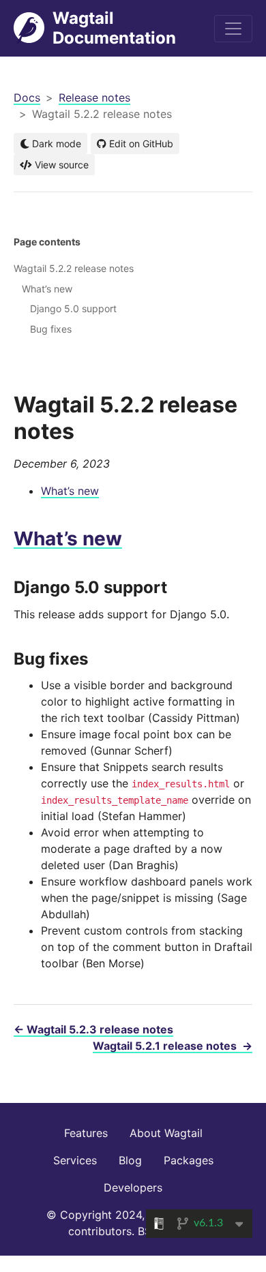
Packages (188, 1160)
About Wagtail (166, 1133)
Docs (27, 97)
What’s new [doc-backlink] (68, 538)
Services (75, 1160)
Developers (133, 1187)
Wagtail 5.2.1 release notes (172, 1046)
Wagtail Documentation (114, 28)
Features (86, 1133)
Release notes (94, 97)
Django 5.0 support (73, 308)
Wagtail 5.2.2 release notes (74, 268)
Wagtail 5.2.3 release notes (93, 1029)
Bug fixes (51, 329)
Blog (130, 1160)
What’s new (70, 491)
